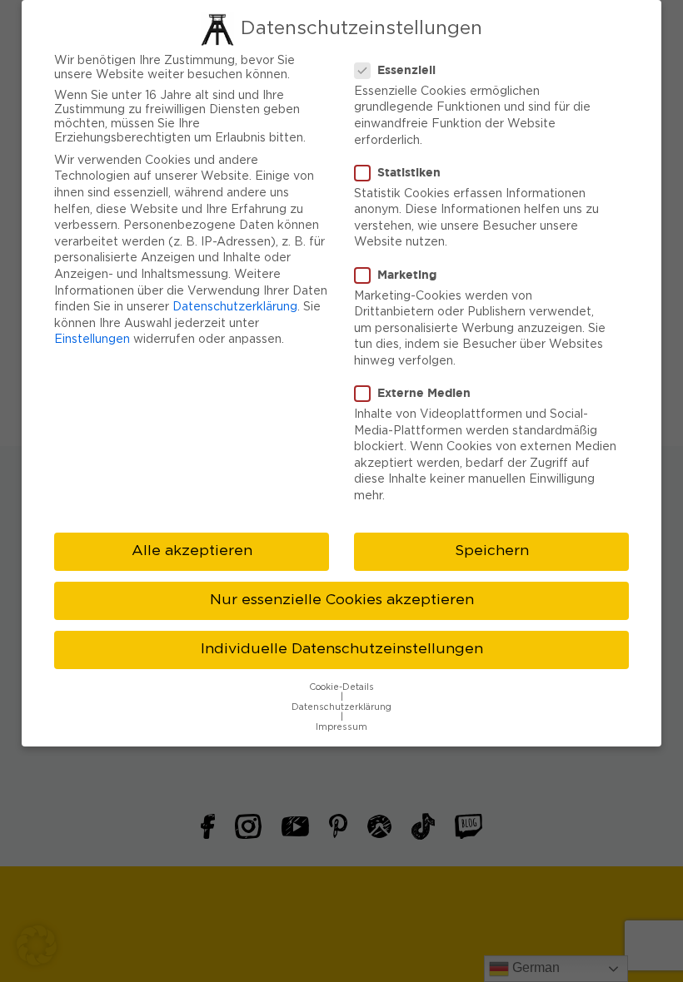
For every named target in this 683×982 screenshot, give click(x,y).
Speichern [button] (492, 550)
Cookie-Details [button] (341, 687)
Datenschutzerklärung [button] (341, 707)
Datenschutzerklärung (234, 307)
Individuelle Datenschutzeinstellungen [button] (342, 649)
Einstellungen (92, 339)
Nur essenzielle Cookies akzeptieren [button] (342, 600)
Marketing (406, 274)
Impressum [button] (341, 727)
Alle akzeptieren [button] (192, 550)
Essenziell (406, 69)
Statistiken (409, 172)
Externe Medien (424, 392)
